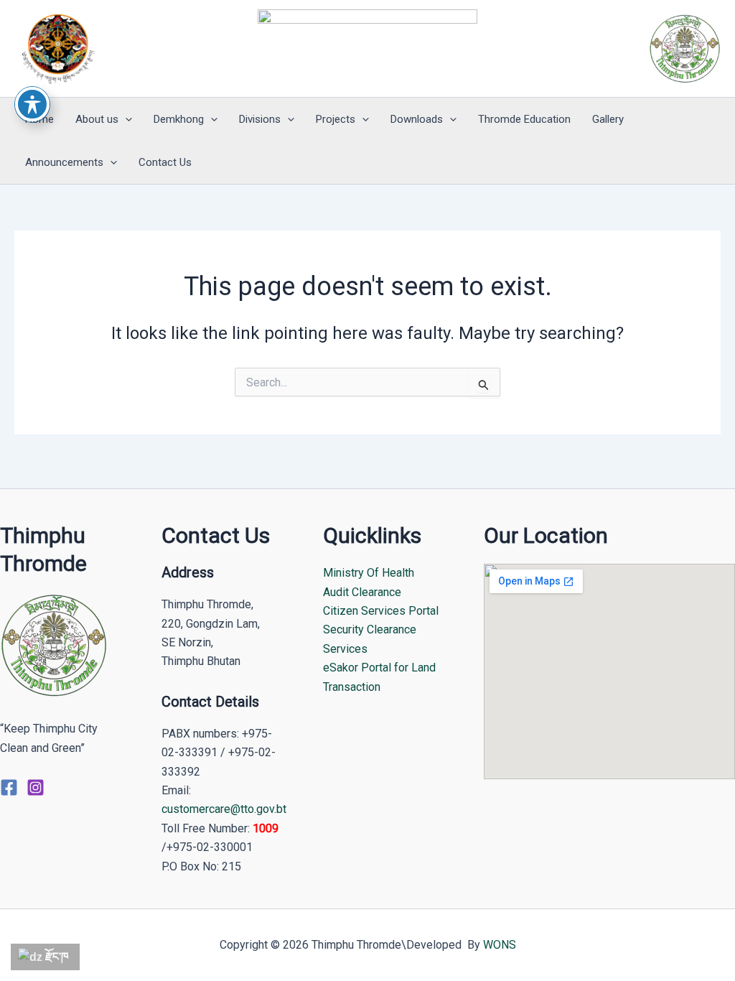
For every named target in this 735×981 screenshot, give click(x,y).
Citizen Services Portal (381, 611)
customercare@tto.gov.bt (223, 809)
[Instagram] (36, 787)
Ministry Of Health (368, 573)
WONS (499, 945)
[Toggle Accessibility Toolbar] (32, 104)
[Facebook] (9, 787)
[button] (125, 119)
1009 (265, 828)
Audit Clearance (362, 592)
